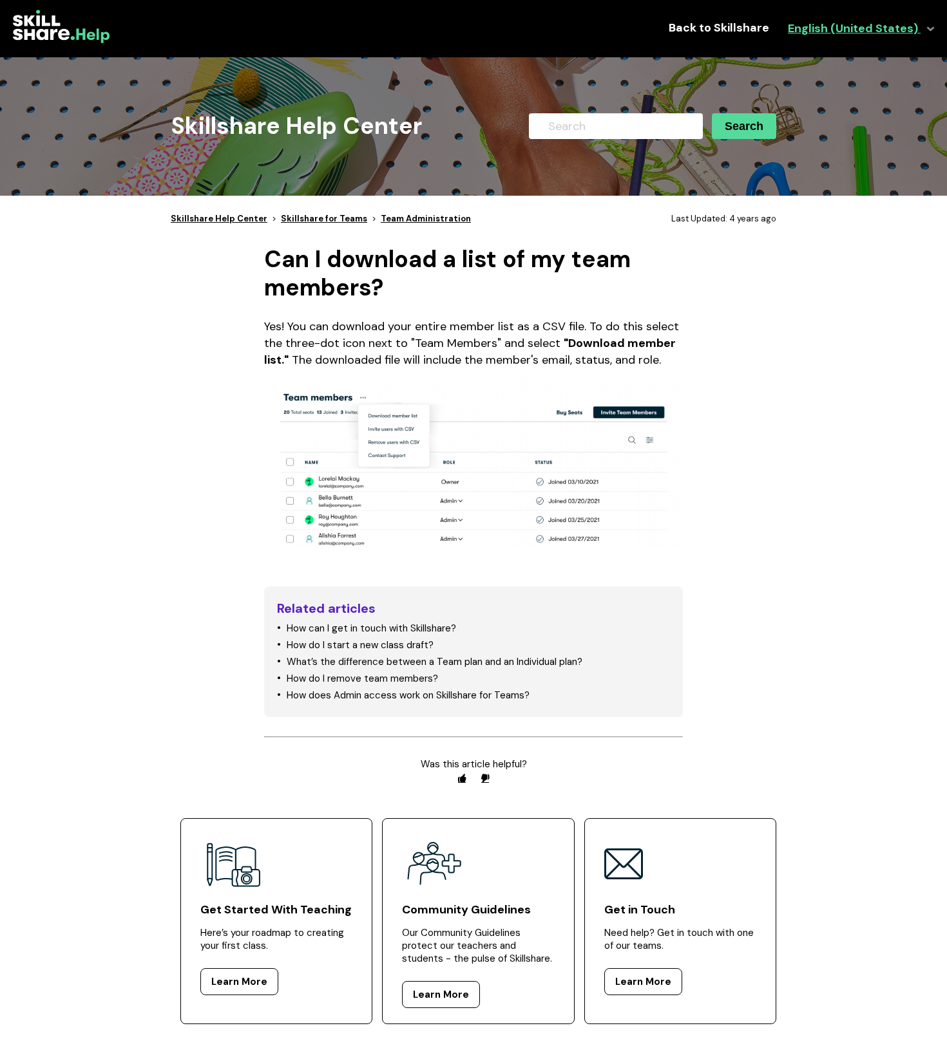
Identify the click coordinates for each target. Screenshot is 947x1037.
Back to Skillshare (719, 28)
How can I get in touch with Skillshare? (371, 628)
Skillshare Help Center (219, 218)
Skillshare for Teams (324, 218)
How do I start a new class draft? (360, 645)
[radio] (462, 778)
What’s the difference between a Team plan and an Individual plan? (434, 661)
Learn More (239, 981)
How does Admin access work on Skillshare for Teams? (408, 695)
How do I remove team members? (362, 678)
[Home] (61, 39)
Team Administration (426, 218)
